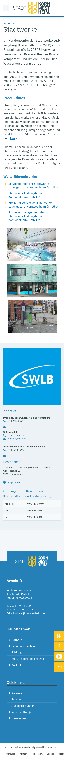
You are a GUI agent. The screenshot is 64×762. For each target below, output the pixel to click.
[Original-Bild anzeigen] (32, 332)
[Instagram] (59, 667)
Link (12, 138)
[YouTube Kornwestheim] (59, 656)
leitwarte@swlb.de (16, 438)
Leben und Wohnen (24, 646)
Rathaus (16, 640)
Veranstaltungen (22, 712)
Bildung (16, 652)
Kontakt (23, 753)
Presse (16, 699)
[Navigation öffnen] (6, 8)
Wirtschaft (18, 665)
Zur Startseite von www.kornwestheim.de (32, 8)
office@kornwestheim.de (30, 613)
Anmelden (10, 753)
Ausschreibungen (23, 706)
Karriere (16, 693)
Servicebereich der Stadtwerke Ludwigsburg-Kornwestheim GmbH (31, 185)
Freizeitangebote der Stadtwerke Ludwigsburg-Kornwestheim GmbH (31, 204)
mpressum (37, 753)
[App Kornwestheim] (59, 636)
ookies (50, 753)
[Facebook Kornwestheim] (59, 646)
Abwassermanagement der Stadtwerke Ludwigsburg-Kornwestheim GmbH (26, 216)
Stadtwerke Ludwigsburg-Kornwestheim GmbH (25, 195)
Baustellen (18, 718)
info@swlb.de (14, 482)
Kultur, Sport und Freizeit (27, 659)
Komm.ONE (52, 747)
